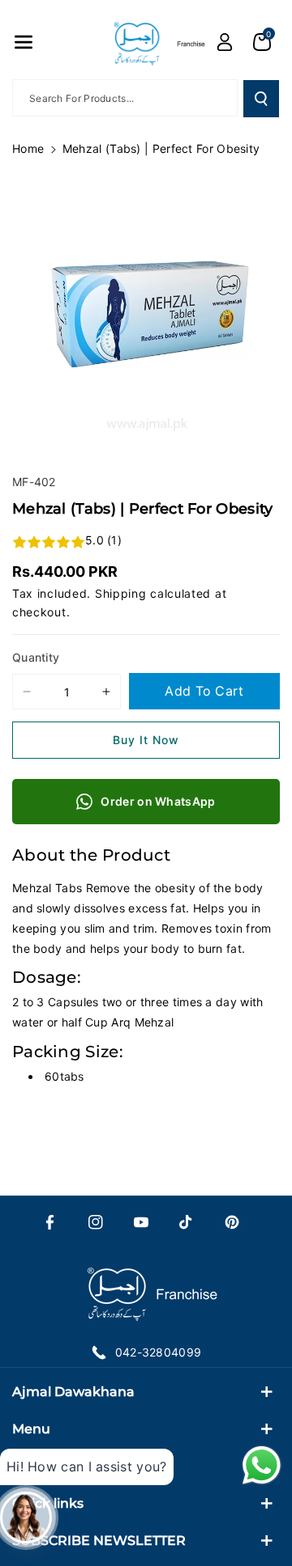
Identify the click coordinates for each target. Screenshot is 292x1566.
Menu (31, 1429)
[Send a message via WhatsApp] (261, 1465)
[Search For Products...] (261, 98)
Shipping (121, 593)
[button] (23, 42)
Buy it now (146, 740)
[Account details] (225, 42)
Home (28, 148)
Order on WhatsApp (158, 801)
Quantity (35, 657)
